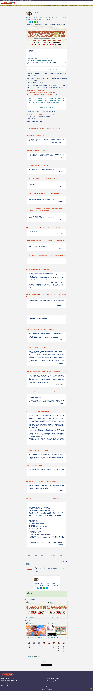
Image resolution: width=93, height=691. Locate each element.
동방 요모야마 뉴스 (31, 0)
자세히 (91, 5)
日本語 (29, 656)
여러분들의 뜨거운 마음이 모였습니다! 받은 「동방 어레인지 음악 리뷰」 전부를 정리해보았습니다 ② (46, 98)
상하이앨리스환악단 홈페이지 (10, 0)
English (39, 656)
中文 (32, 656)
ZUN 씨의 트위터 (26, 0)
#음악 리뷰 (35, 595)
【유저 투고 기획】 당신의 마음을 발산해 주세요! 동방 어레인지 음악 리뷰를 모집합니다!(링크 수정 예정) (46, 69)
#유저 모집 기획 (29, 595)
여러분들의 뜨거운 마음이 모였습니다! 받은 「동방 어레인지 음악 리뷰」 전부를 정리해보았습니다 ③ (46, 100)
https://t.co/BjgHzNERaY (36, 60)
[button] (30, 22)
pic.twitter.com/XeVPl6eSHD (47, 60)
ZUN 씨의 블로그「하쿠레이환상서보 (18, 0)
